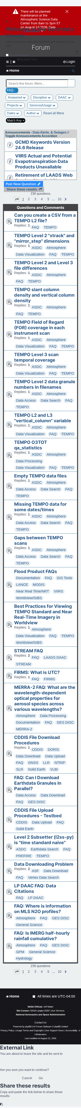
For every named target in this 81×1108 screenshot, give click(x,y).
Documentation (28, 578)
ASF (35, 871)
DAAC (63, 97)
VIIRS (58, 591)
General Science (29, 925)
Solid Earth (36, 769)
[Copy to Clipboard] (1, 1104)
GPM (20, 952)
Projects (13, 105)
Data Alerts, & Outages (49, 132)
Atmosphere (56, 248)
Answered (15, 97)
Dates (11, 113)
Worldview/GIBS (29, 598)
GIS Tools (64, 578)
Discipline (40, 97)
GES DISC (65, 722)
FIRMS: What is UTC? (37, 672)
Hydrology (24, 958)
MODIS (38, 585)
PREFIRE (23, 856)
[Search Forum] (72, 81)
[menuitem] (69, 62)
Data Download (28, 756)
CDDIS (37, 749)
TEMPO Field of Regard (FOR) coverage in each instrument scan (39, 327)
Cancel (27, 1078)
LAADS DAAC (55, 657)
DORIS (53, 749)
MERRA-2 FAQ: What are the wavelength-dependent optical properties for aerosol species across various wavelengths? (44, 698)
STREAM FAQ (28, 651)
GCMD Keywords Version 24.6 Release (42, 144)
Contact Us (40, 1022)
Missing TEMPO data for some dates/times (40, 506)
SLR (19, 769)
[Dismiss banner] (66, 12)
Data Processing (29, 461)
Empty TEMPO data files (40, 476)
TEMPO (50, 227)
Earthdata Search (44, 849)
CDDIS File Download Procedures (37, 740)
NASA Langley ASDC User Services (47, 1010)
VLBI (54, 769)
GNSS (33, 763)
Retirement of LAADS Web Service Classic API (44, 177)
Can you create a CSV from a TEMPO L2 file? (45, 217)
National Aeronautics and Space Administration (40, 1014)
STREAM (23, 664)
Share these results (22, 189)
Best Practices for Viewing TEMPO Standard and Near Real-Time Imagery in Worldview (43, 614)
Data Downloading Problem (43, 864)
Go (41, 1078)
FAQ (35, 227)
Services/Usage (40, 105)
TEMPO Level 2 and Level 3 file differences (43, 265)
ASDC (37, 248)
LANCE (22, 585)
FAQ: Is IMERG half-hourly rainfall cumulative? (42, 935)
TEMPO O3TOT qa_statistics (30, 445)
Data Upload (55, 756)
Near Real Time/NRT (32, 591)
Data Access (26, 400)
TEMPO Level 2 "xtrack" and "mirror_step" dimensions (44, 238)
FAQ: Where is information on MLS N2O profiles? (42, 908)
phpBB (28, 1026)
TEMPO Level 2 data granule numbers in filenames (44, 384)
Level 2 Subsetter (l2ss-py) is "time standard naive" (44, 839)
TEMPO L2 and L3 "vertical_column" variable (42, 417)
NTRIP (59, 763)
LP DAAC (35, 898)
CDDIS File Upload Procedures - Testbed (38, 812)
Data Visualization (30, 254)
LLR (46, 763)
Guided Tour (28, 59)
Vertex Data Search (43, 877)
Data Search (50, 400)
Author (31, 113)
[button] (17, 199)
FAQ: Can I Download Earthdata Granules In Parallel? (37, 783)
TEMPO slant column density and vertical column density (44, 295)
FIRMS (49, 679)
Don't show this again (19, 55)
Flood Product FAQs (35, 571)
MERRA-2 (24, 729)
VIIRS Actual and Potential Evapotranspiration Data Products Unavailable (43, 161)
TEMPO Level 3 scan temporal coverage (36, 357)
